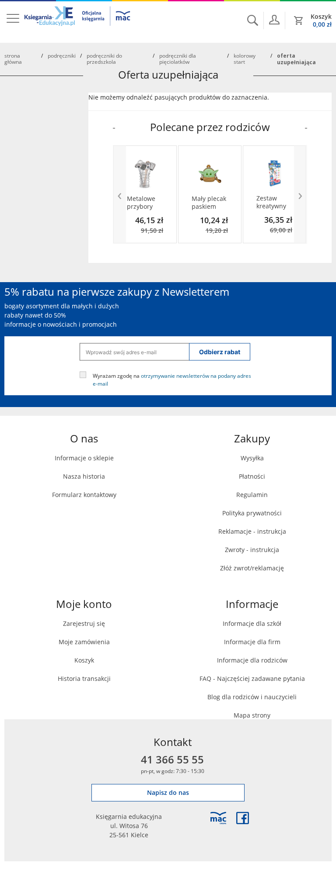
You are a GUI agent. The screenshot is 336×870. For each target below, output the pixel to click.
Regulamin (252, 494)
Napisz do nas (168, 792)
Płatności (252, 476)
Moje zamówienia (84, 642)
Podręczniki (62, 55)
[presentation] (119, 194)
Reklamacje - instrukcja (252, 531)
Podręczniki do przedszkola (104, 58)
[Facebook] (242, 818)
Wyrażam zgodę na (172, 379)
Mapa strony (252, 715)
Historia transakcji (84, 678)
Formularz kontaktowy (84, 494)
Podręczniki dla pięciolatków (177, 58)
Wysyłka (252, 458)
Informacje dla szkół (252, 623)
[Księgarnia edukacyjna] (218, 818)
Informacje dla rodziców (252, 660)
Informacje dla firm (252, 642)
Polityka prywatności (252, 513)
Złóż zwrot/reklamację (252, 568)
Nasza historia (84, 476)
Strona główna (13, 58)
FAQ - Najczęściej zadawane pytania (252, 678)
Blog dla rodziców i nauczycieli (252, 697)
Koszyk (84, 660)
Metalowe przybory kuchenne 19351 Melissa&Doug (145, 203)
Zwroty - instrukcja (252, 549)
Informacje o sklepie (84, 458)
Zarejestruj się (84, 623)
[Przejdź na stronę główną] (78, 21)
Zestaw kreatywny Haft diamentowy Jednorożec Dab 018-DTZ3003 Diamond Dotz (274, 202)
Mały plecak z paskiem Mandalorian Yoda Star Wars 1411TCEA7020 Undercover (210, 203)
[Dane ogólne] (274, 19)
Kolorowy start (245, 58)
